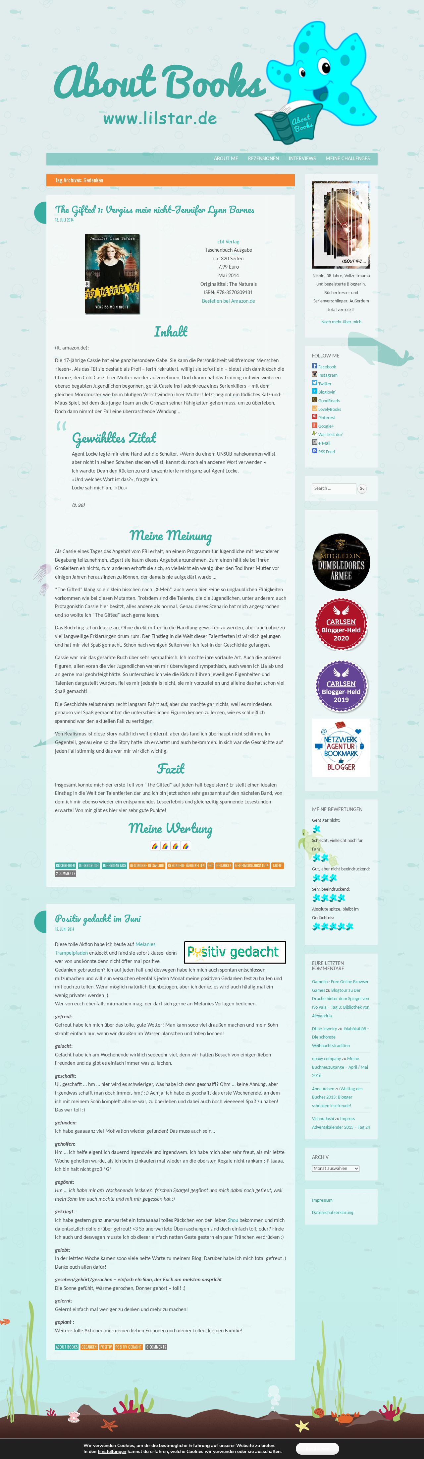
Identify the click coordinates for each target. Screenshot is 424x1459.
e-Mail (323, 443)
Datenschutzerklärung (332, 1212)
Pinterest (326, 417)
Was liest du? (330, 434)
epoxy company (326, 1058)
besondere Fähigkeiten (186, 865)
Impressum (322, 1200)
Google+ (325, 426)
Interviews (302, 158)
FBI (210, 865)
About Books (67, 1347)
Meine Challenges (348, 158)
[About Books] (212, 148)
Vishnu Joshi (323, 1118)
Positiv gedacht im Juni (98, 918)
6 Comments (156, 1347)
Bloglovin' (326, 392)
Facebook (326, 367)
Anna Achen (323, 1089)
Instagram (327, 375)
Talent (277, 865)
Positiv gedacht (129, 1347)
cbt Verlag (228, 242)
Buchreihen (65, 865)
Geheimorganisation (252, 865)
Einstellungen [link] (112, 1451)
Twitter (324, 384)
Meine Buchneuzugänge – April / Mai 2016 (340, 1067)
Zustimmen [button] (317, 1448)
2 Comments (65, 873)
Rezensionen (263, 158)
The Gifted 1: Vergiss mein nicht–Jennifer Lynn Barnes (154, 209)
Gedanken (224, 865)
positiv (106, 1347)
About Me (226, 158)
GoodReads (328, 401)
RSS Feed (326, 452)
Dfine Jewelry (324, 1029)
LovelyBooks (329, 409)
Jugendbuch (89, 865)
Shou (233, 1220)
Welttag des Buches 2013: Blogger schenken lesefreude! (337, 1098)
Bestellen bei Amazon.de (228, 301)
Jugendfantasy (114, 865)
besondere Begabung (147, 865)
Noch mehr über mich (341, 322)
